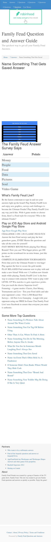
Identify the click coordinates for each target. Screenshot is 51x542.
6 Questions (7, 7)
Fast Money (27, 7)
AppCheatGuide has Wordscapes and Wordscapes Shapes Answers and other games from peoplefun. (26, 460)
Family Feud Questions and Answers (30, 536)
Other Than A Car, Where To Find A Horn (25, 334)
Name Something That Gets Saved (22, 353)
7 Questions (17, 7)
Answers (12, 2)
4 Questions (31, 2)
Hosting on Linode (13, 468)
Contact (9, 532)
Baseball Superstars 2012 (15, 465)
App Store (6, 230)
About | (16, 532)
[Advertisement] (25, 95)
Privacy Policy (23, 532)
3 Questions (21, 2)
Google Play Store (19, 230)
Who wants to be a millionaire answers (20, 450)
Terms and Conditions (37, 532)
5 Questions (42, 2)
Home (5, 2)
